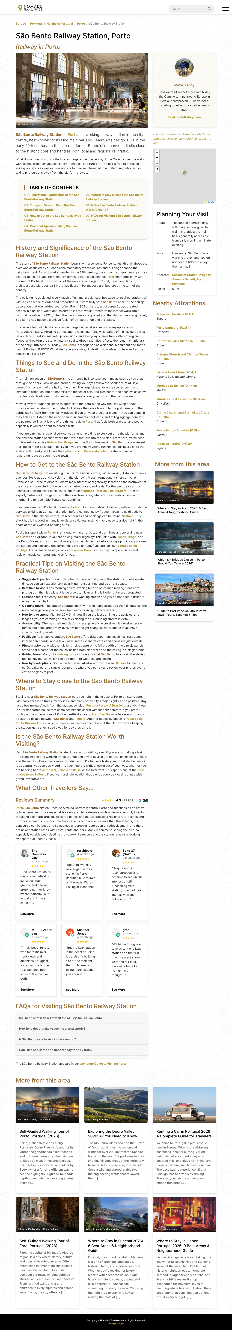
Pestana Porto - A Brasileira (106, 705)
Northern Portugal (60, 23)
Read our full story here (184, 117)
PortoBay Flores (103, 714)
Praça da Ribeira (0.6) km (174, 444)
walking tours (66, 654)
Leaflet (211, 202)
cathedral (70, 451)
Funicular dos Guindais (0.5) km (179, 430)
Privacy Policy (116, 1323)
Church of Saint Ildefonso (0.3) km (181, 341)
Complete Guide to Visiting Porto (103, 1063)
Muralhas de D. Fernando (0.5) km (180, 399)
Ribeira (121, 663)
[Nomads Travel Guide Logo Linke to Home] (30, 8)
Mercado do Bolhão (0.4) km (176, 386)
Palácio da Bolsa (95, 451)
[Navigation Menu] (225, 9)
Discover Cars (81, 550)
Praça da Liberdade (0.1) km (176, 314)
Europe (21, 23)
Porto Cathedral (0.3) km (174, 327)
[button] (27, 913)
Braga (68, 442)
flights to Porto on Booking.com (103, 491)
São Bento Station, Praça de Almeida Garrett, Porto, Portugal (191, 279)
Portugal (36, 23)
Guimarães (55, 442)
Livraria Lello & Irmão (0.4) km (177, 372)
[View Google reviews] (139, 800)
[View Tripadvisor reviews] (145, 800)
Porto (81, 23)
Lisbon (121, 537)
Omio (129, 516)
